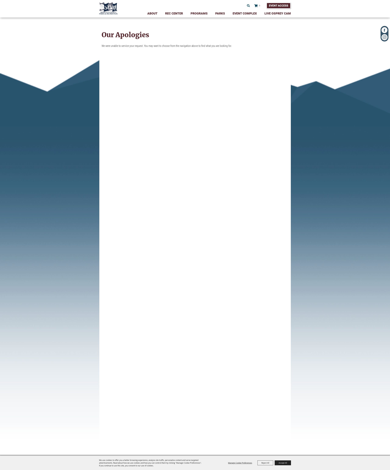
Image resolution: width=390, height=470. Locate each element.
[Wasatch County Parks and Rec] (108, 8)
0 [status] (259, 5)
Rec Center (174, 13)
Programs (199, 13)
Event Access (278, 5)
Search (248, 5)
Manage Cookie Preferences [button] (240, 463)
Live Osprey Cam (277, 13)
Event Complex (245, 13)
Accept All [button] (283, 463)
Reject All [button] (265, 463)
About (152, 13)
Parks (220, 13)
